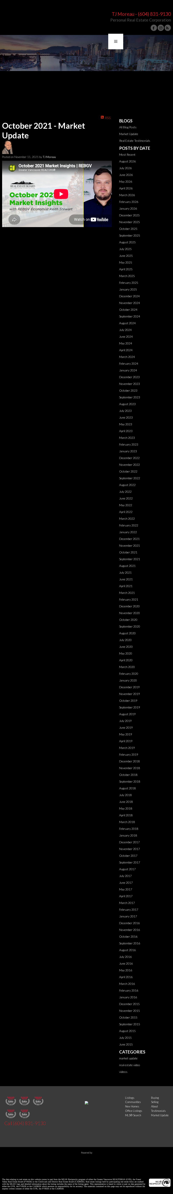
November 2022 (129, 464)
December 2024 (129, 296)
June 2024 (126, 336)
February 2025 (128, 282)
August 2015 (127, 1031)
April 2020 (125, 660)
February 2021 (128, 599)
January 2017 (128, 916)
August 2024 (127, 323)
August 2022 (127, 485)
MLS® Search (133, 1115)
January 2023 (128, 451)
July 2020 (125, 640)
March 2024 (127, 357)
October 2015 (128, 1017)
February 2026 (128, 201)
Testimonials (158, 1110)
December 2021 (129, 539)
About (154, 1106)
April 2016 (125, 977)
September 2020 (129, 626)
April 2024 (125, 350)
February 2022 (128, 525)
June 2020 (126, 646)
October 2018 (128, 774)
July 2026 (125, 168)
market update (128, 1058)
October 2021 (128, 552)
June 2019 (126, 727)
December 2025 (129, 215)
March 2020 (127, 667)
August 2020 (127, 633)
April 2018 (125, 815)
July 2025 (125, 249)
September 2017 (129, 862)
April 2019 (125, 741)
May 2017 (125, 889)
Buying (155, 1097)
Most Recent (127, 154)
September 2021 (129, 559)
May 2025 (125, 262)
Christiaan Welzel (74, 1172)
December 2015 (129, 1004)
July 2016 (125, 956)
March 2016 (127, 983)
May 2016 (125, 970)
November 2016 (129, 930)
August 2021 (127, 566)
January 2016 (128, 997)
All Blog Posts (128, 127)
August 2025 (127, 242)
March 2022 (127, 518)
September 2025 (129, 235)
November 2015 (129, 1010)
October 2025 (128, 228)
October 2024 (128, 309)
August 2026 (127, 161)
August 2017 (127, 869)
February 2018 (128, 828)
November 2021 (129, 545)
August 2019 (127, 714)
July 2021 (125, 572)
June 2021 (126, 579)
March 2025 (127, 276)
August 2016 (127, 950)
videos (123, 1072)
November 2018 (129, 768)
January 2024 (128, 370)
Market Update (128, 134)
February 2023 (128, 444)
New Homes (132, 1106)
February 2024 (128, 363)
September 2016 (129, 943)
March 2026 (127, 195)
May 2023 (125, 424)
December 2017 (129, 842)
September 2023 (129, 397)
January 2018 (128, 835)
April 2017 (125, 896)
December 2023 (129, 377)
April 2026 (125, 188)
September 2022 (129, 478)
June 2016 (126, 963)
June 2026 (126, 175)
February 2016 (128, 990)
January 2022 (128, 532)
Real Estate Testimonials (134, 140)
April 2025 (125, 269)
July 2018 (125, 795)
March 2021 (127, 592)
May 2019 (125, 734)
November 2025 (129, 222)
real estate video (129, 1065)
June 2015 (126, 1044)
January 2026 (128, 208)
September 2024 (129, 316)
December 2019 (129, 687)
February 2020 (128, 673)
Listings (129, 1097)
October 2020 (128, 619)
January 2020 (128, 680)
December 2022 (129, 458)
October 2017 (128, 855)
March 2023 (127, 437)
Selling (154, 1102)
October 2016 (128, 936)
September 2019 (129, 707)
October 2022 (128, 471)
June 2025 (126, 255)
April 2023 (125, 431)
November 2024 (129, 303)
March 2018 (127, 822)
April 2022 (125, 512)
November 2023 (129, 384)
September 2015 (129, 1024)
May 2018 (125, 808)
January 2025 (128, 289)
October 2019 (128, 700)
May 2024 (125, 343)
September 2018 (129, 781)
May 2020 (125, 653)
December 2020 (129, 606)
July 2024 (125, 330)
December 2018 (129, 761)
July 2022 (125, 491)
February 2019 (128, 754)
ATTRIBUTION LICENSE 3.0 (108, 1172)
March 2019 (127, 748)
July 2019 (125, 721)
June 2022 (126, 498)
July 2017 (125, 876)
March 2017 (127, 903)
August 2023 (127, 404)
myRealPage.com (86, 1160)
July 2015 (125, 1037)
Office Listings (133, 1110)
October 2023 (128, 390)
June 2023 (126, 417)
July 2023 (125, 410)
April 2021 (125, 586)
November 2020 (129, 613)
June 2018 (126, 801)
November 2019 (129, 694)
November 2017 (129, 849)
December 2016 (129, 923)
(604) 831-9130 (154, 14)
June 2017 (126, 882)
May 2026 (125, 181)
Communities (133, 1102)
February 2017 (128, 909)
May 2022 (125, 505)
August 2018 (127, 788)
